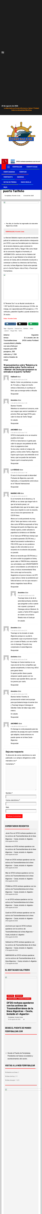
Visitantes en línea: (11, 1210)
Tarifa (20, 331)
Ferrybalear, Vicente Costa (12, 195)
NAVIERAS (20, 177)
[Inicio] (4, 166)
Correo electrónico (13, 800)
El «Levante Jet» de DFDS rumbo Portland (30, 337)
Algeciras (10, 328)
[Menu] (8, 166)
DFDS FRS (10, 996)
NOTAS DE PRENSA (10, 182)
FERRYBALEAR (17, 167)
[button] (8, 166)
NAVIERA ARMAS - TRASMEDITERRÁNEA (19, 998)
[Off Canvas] (3, 52)
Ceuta (31, 328)
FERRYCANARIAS (9, 172)
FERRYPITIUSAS (32, 167)
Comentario (10, 764)
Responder (15, 394)
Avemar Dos (18, 328)
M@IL (5, 187)
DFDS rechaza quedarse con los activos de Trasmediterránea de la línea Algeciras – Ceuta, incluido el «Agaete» (20, 836)
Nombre (9, 793)
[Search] (38, 167)
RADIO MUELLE (26, 182)
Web (7, 807)
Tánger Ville (13, 331)
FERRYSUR (23, 172)
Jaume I (6, 331)
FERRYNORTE (8, 177)
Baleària (25, 328)
